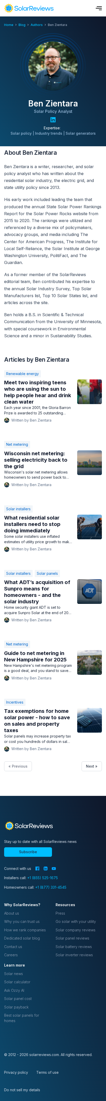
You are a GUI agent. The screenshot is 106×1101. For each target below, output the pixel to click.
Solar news (13, 973)
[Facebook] (37, 868)
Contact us (13, 946)
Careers (11, 955)
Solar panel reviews (72, 938)
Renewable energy (22, 373)
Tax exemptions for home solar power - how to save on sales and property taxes (37, 720)
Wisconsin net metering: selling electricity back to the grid (35, 459)
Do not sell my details (22, 1090)
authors (37, 25)
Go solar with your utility (76, 921)
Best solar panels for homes (21, 1018)
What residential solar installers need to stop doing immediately (32, 524)
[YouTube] (54, 868)
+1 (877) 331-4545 (50, 887)
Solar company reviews (75, 930)
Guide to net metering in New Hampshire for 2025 (35, 656)
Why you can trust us (22, 921)
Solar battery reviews (74, 946)
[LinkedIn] (45, 868)
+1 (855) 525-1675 (42, 878)
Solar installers (18, 509)
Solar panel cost (18, 998)
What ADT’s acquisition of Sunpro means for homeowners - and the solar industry (37, 592)
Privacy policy (16, 1072)
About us (11, 913)
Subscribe (28, 852)
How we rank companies (25, 930)
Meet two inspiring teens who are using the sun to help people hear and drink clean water (37, 392)
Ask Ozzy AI (14, 990)
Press (60, 913)
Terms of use (47, 1072)
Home (8, 25)
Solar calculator (17, 982)
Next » (92, 766)
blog (22, 25)
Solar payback (16, 1007)
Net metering (17, 444)
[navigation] (29, 8)
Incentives (14, 702)
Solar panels (47, 573)
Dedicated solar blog (22, 938)
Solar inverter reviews (74, 955)
